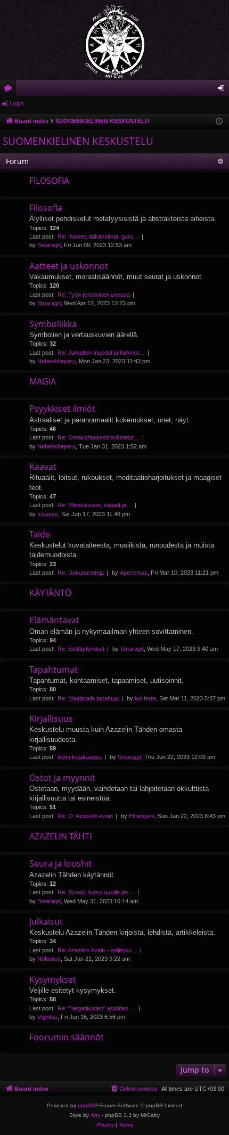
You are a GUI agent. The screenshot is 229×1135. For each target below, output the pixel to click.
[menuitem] (134, 1089)
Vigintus (47, 1017)
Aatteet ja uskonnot (68, 266)
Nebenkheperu (56, 361)
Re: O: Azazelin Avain (85, 816)
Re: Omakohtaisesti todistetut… (99, 437)
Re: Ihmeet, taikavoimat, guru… (98, 236)
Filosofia (45, 208)
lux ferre (145, 698)
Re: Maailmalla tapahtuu (88, 698)
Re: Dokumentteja (81, 572)
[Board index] (114, 40)
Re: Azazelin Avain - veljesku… (97, 950)
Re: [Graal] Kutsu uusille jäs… (96, 892)
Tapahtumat (53, 669)
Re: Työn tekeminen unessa (94, 294)
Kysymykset (52, 979)
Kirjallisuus (51, 718)
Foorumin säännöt (66, 1037)
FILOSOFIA (49, 180)
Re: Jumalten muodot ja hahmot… (101, 352)
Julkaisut (46, 921)
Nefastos (49, 959)
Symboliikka (53, 324)
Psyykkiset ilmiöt (62, 408)
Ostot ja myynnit (62, 777)
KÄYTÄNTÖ (50, 593)
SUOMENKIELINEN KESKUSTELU (78, 141)
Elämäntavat (54, 620)
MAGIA (42, 381)
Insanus (47, 514)
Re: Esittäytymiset (81, 649)
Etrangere (141, 816)
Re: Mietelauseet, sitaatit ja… (95, 505)
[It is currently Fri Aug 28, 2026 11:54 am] (219, 122)
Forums (10, 90)
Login (16, 103)
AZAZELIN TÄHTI (60, 836)
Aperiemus (134, 572)
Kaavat (42, 466)
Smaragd (49, 245)
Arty (95, 1115)
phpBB (86, 1105)
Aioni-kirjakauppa (80, 757)
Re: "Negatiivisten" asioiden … (97, 1008)
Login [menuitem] (223, 90)
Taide (39, 534)
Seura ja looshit (60, 863)
